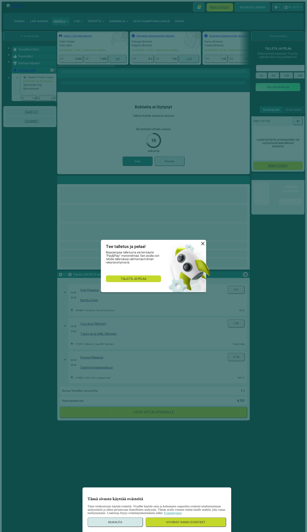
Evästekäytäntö (173, 513)
